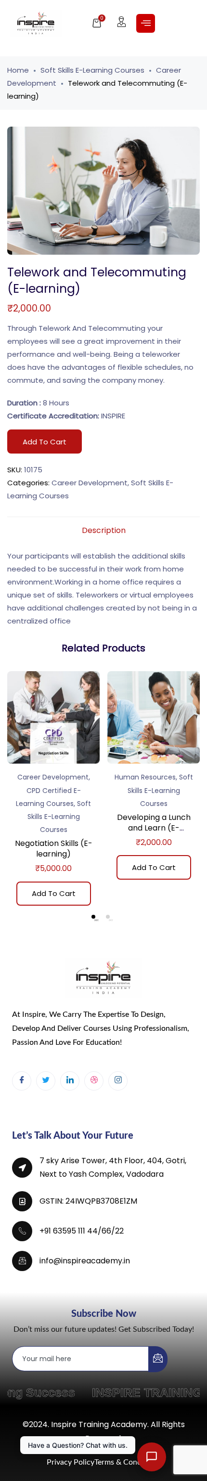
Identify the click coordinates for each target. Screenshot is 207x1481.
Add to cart (44, 442)
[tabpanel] (53, 791)
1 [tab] (93, 917)
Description (104, 530)
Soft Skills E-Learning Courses (92, 70)
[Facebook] (21, 1081)
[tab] (104, 531)
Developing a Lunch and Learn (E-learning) (154, 828)
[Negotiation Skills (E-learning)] (53, 717)
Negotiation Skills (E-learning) (53, 848)
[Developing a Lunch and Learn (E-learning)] (153, 717)
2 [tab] (108, 917)
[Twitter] (45, 1081)
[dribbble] (94, 1081)
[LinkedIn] (69, 1081)
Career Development (90, 483)
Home (18, 70)
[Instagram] (118, 1081)
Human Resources (145, 777)
